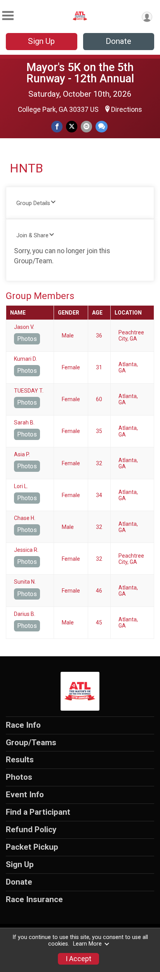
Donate (118, 41)
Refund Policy (31, 829)
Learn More (87, 944)
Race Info (23, 725)
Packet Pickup (32, 847)
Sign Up (41, 41)
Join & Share (32, 235)
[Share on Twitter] (71, 126)
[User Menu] (147, 17)
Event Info (25, 794)
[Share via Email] (86, 126)
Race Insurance (34, 899)
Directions (126, 109)
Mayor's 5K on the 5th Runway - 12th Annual (80, 73)
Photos (27, 339)
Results (20, 759)
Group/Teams (31, 742)
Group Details (33, 203)
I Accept (78, 959)
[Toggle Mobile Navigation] (8, 16)
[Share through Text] (102, 126)
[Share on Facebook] (57, 126)
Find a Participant (38, 812)
